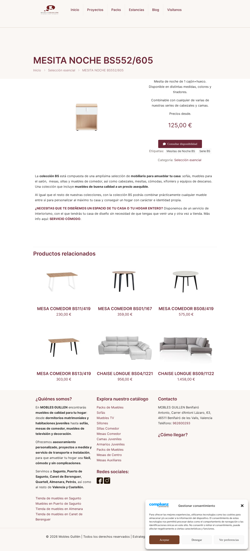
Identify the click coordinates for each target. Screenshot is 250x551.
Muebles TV (105, 418)
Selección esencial (61, 70)
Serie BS (204, 151)
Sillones (102, 423)
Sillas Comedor (108, 428)
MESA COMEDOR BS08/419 (186, 308)
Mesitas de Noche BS (181, 151)
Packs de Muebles (110, 407)
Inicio (37, 70)
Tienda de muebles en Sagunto (58, 498)
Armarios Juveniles (111, 444)
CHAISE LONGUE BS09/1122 (186, 373)
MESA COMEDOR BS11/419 (64, 308)
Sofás (101, 413)
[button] (242, 506)
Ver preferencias (229, 539)
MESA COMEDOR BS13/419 (64, 373)
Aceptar (164, 539)
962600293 (181, 423)
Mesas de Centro (109, 455)
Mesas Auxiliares (109, 460)
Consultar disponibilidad (182, 143)
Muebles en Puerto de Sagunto (58, 503)
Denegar (197, 539)
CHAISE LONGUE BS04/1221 (125, 373)
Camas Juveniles (109, 439)
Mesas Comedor (109, 434)
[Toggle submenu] (116, 23)
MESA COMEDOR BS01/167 (125, 308)
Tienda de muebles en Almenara (59, 509)
